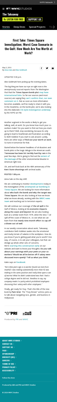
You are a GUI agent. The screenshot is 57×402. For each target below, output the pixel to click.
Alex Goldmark (21, 70)
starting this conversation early (24, 245)
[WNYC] (27, 314)
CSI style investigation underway (35, 110)
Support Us (34, 19)
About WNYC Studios (11, 340)
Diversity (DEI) (8, 357)
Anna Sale (8, 70)
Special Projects (37, 27)
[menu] (3, 9)
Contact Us (7, 343)
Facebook (20, 262)
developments (36, 184)
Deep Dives (19, 27)
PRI (17, 319)
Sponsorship (8, 353)
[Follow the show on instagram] (34, 377)
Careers (6, 360)
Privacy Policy (8, 367)
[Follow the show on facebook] (19, 377)
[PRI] (11, 314)
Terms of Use (8, 363)
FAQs (4, 350)
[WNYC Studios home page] (22, 9)
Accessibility (8, 370)
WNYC (25, 319)
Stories (6, 27)
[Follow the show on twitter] (26, 377)
